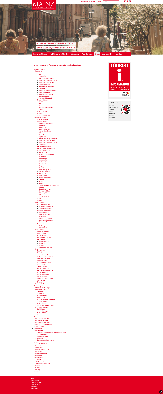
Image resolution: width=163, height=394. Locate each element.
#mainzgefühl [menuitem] (107, 54)
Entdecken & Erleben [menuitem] (40, 54)
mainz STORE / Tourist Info (88, 2)
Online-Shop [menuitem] (118, 54)
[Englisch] (130, 1)
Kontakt (99, 2)
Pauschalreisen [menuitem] (87, 54)
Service (42, 59)
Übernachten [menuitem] (75, 54)
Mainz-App (114, 103)
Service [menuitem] (97, 54)
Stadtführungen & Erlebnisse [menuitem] (59, 54)
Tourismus (34, 59)
